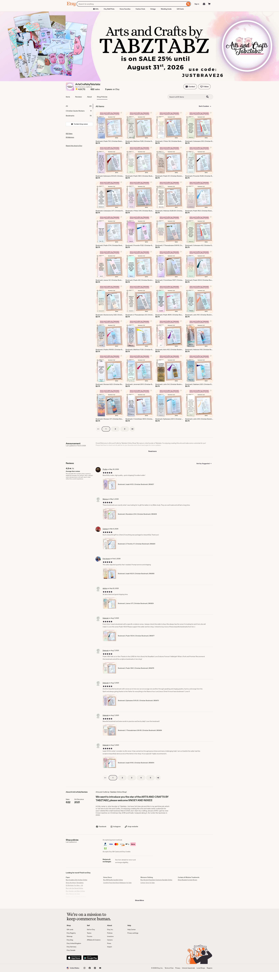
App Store (74, 957)
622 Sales (69, 133)
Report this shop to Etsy (74, 146)
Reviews (78, 97)
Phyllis (105, 469)
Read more (152, 451)
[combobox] (131, 4)
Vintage (153, 9)
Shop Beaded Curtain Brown (187, 880)
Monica (105, 499)
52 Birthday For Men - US (74, 885)
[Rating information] (76, 89)
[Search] (188, 4)
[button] (190, 86)
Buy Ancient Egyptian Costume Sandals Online (156, 880)
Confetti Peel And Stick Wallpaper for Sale (117, 883)
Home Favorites (125, 9)
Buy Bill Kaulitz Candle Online (113, 880)
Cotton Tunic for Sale (147, 883)
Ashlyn (105, 588)
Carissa (105, 529)
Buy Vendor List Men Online (75, 891)
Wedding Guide (166, 9)
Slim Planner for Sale (73, 894)
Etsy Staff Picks (109, 9)
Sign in (197, 4)
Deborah (106, 618)
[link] (98, 429)
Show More (139, 900)
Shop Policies (102, 97)
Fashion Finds (140, 9)
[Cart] (209, 4)
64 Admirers (70, 137)
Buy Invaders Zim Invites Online (76, 880)
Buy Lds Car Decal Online (74, 888)
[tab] (79, 106)
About (89, 97)
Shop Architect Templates (74, 883)
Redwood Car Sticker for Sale (76, 896)
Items (68, 97)
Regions (209, 968)
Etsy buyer (106, 558)
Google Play (90, 957)
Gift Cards (180, 9)
